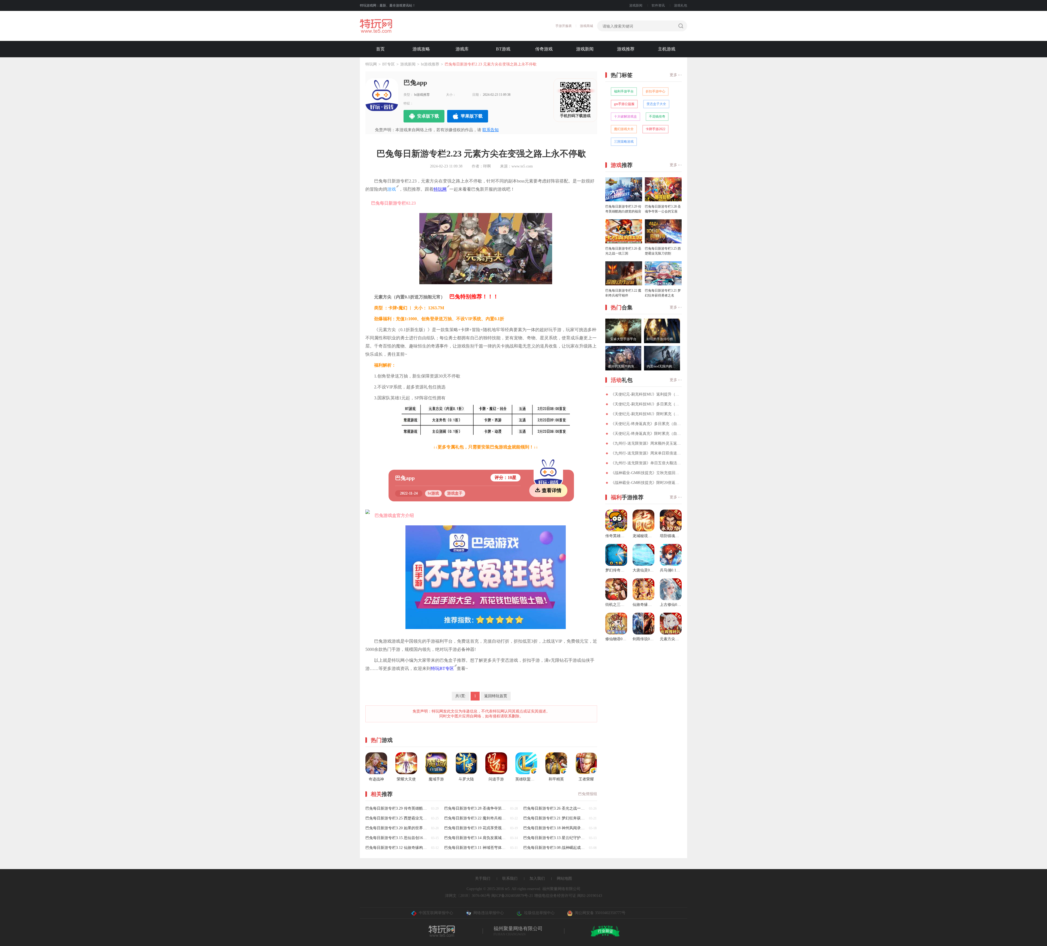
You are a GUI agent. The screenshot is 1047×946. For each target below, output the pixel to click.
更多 (673, 75)
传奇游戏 (544, 49)
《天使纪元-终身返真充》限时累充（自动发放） (646, 434)
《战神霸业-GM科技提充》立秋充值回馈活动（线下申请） (646, 473)
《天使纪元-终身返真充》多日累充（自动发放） (646, 424)
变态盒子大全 (656, 104)
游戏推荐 (625, 49)
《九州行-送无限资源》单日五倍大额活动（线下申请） (646, 463)
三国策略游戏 (624, 141)
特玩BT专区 (442, 668)
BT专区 (388, 64)
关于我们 (482, 878)
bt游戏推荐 (430, 64)
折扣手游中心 (655, 91)
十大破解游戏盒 (625, 116)
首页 (380, 49)
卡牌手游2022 (655, 129)
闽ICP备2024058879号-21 (512, 896)
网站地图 (564, 878)
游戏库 (462, 49)
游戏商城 (586, 26)
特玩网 (371, 64)
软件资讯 (658, 5)
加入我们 (537, 878)
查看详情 (551, 490)
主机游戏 (666, 49)
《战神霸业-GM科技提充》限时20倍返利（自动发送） (646, 483)
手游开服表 (563, 26)
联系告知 (490, 130)
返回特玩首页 (495, 696)
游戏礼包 (680, 5)
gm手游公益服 (624, 104)
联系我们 (510, 878)
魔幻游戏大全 (624, 129)
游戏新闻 (635, 5)
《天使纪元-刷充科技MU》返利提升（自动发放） (646, 394)
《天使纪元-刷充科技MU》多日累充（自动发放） (646, 404)
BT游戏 (503, 49)
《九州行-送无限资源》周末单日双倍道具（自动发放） (646, 453)
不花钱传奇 (657, 116)
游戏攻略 (421, 49)
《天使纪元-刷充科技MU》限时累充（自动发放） (646, 414)
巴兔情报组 (587, 794)
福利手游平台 (624, 91)
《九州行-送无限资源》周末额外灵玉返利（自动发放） (646, 443)
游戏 (391, 189)
